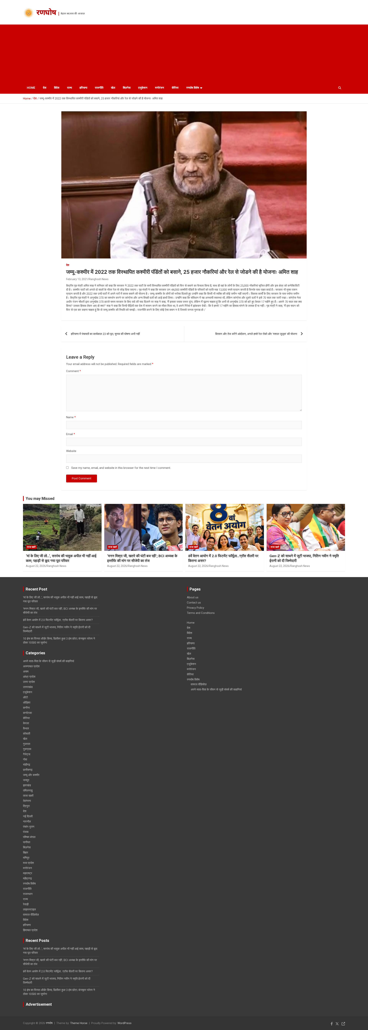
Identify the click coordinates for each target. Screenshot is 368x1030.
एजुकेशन (142, 87)
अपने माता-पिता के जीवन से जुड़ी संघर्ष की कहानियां (48, 661)
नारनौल (27, 821)
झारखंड (27, 785)
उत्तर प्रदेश (29, 682)
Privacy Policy (195, 607)
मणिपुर (26, 857)
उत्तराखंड (28, 687)
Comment (73, 371)
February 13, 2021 (77, 279)
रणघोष (46, 13)
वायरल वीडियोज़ (31, 914)
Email (70, 434)
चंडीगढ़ (26, 764)
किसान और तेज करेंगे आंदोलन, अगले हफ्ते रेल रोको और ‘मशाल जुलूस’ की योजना (256, 334)
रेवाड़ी (26, 904)
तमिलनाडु (28, 790)
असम (26, 671)
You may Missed (40, 498)
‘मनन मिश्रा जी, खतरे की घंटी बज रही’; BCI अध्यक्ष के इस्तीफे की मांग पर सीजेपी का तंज (142, 558)
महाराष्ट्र (27, 873)
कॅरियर (175, 87)
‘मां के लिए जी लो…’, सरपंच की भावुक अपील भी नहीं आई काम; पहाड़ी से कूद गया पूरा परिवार (61, 558)
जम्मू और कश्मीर (31, 775)
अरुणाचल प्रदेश (31, 666)
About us (192, 597)
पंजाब (25, 832)
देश (44, 87)
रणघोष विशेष (192, 87)
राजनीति (99, 87)
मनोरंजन (159, 87)
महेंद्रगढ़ (27, 878)
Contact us (194, 602)
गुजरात (26, 744)
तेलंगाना (27, 801)
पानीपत (26, 842)
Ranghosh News (98, 279)
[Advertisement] (184, 53)
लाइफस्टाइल (29, 909)
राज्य (69, 87)
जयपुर (26, 780)
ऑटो (25, 697)
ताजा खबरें (31, 547)
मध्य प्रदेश (28, 863)
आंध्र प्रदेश (29, 676)
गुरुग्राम (27, 749)
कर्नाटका (27, 713)
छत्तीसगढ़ (27, 770)
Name (71, 417)
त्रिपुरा (26, 806)
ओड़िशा (26, 702)
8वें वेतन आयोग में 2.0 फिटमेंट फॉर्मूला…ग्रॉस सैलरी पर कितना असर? (58, 620)
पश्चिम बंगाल (29, 837)
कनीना (26, 707)
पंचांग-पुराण (28, 826)
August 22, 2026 (36, 565)
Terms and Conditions (201, 613)
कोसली (26, 733)
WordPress (124, 1023)
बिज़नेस (127, 87)
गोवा (25, 759)
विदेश (56, 87)
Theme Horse (78, 1023)
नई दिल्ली (28, 816)
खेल (113, 87)
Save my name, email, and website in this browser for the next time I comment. (121, 468)
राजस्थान (28, 894)
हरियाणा (83, 87)
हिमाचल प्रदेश (30, 930)
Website (71, 451)
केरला (26, 723)
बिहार (25, 852)
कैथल (26, 728)
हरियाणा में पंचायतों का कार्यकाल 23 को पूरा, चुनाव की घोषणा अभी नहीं (105, 334)
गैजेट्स (26, 754)
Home (31, 87)
